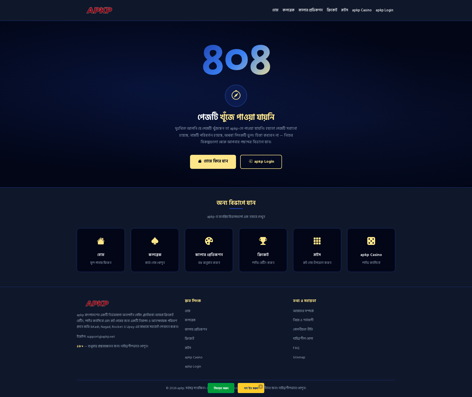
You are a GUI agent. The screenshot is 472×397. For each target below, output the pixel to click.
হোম (275, 10)
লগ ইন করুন (251, 388)
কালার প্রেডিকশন (310, 10)
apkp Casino (362, 10)
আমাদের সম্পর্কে (303, 311)
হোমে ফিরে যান (215, 161)
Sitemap (299, 357)
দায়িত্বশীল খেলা (303, 338)
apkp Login (384, 10)
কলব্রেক (288, 10)
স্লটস (344, 10)
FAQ (296, 348)
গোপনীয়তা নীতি (303, 329)
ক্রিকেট (332, 10)
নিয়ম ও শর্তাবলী (303, 320)
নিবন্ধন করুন (221, 388)
